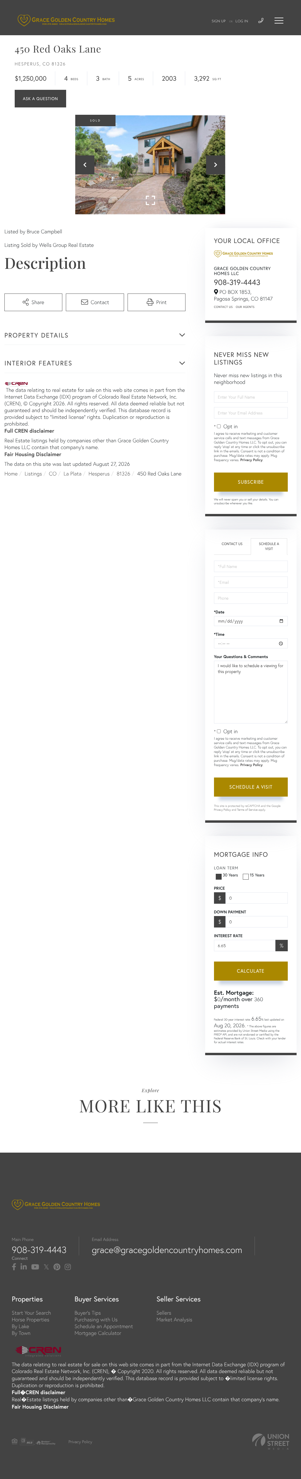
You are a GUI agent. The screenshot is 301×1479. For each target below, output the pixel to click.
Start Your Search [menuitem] (31, 1312)
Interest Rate (228, 935)
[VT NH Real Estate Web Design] (270, 1442)
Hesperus (99, 473)
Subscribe (251, 482)
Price (219, 888)
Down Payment (230, 912)
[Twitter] (46, 1267)
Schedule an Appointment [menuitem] (103, 1326)
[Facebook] (14, 1267)
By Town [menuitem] (21, 1333)
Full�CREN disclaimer (38, 1392)
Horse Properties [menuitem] (30, 1319)
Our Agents (245, 307)
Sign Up (219, 21)
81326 (123, 473)
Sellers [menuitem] (163, 1312)
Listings (33, 473)
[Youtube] (35, 1267)
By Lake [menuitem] (20, 1326)
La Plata (72, 473)
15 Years (257, 875)
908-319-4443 (237, 282)
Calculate (251, 971)
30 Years (230, 875)
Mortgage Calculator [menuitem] (97, 1333)
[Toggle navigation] (279, 20)
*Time (219, 634)
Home (11, 473)
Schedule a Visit (269, 546)
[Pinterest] (56, 1267)
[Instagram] (68, 1267)
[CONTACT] (40, 98)
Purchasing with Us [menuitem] (96, 1319)
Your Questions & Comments (241, 656)
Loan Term (226, 868)
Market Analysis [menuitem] (174, 1319)
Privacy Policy (251, 460)
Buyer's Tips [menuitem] (87, 1312)
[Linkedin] (24, 1267)
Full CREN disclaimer (29, 430)
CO (52, 473)
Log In (241, 21)
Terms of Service (247, 810)
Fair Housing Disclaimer (32, 454)
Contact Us (223, 307)
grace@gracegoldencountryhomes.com (167, 1249)
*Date (219, 612)
